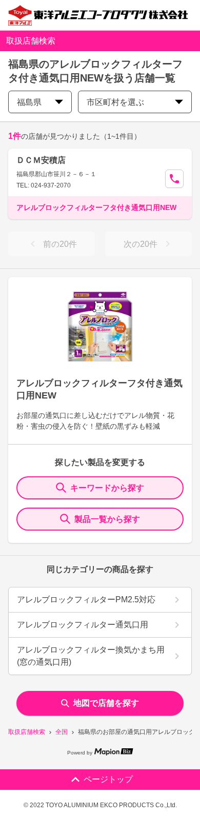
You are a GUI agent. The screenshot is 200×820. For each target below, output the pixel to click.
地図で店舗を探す (106, 703)
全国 (61, 731)
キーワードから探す (107, 487)
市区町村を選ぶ (115, 102)
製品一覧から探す (107, 519)
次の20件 (140, 244)
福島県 (29, 102)
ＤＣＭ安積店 (41, 160)
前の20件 (60, 244)
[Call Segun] (174, 179)
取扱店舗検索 (26, 731)
